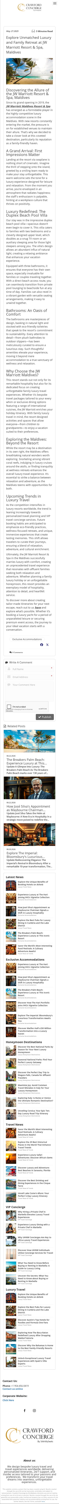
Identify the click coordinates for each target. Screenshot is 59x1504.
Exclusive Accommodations (27, 639)
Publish (46, 717)
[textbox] (29, 1381)
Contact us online (13, 1388)
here (43, 1501)
